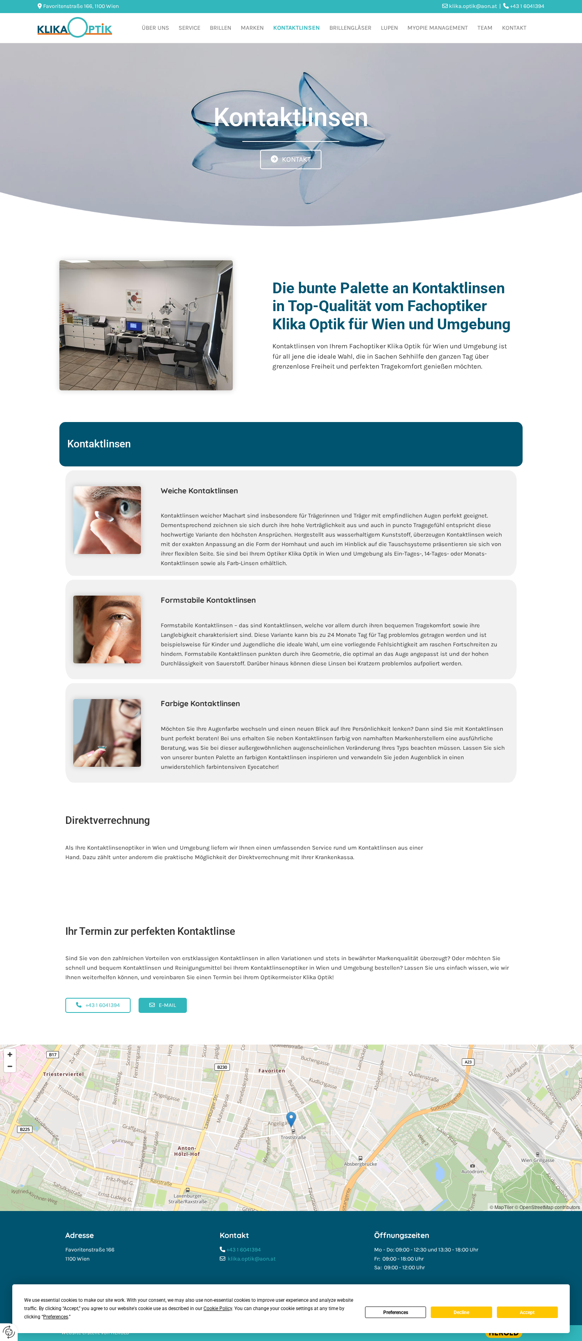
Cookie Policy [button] (218, 1308)
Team (485, 27)
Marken (252, 27)
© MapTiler (502, 1206)
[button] (290, 160)
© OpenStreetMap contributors (547, 1206)
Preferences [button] (55, 1317)
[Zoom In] (10, 1054)
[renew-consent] (9, 1332)
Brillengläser (350, 27)
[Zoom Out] (10, 1066)
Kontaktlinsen (296, 27)
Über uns (155, 27)
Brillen (220, 27)
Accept (527, 1312)
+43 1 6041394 (243, 1249)
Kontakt (514, 27)
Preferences (395, 1312)
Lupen (389, 27)
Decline (461, 1312)
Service (189, 27)
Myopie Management (437, 27)
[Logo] (75, 27)
